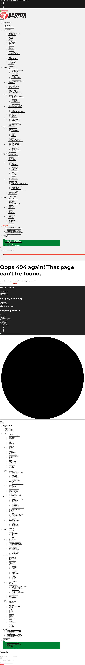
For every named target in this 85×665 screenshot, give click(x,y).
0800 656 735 (3, 0)
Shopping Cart (4, 294)
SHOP (2, 20)
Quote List (3, 293)
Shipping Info (3, 302)
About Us (2, 316)
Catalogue (3, 317)
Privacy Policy (3, 322)
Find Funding (3, 323)
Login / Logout (4, 291)
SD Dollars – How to (5, 318)
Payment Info (3, 321)
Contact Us (3, 314)
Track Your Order (4, 304)
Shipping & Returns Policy (7, 306)
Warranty (2, 305)
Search (15, 656)
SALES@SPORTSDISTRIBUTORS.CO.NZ (18, 0)
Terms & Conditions (5, 320)
